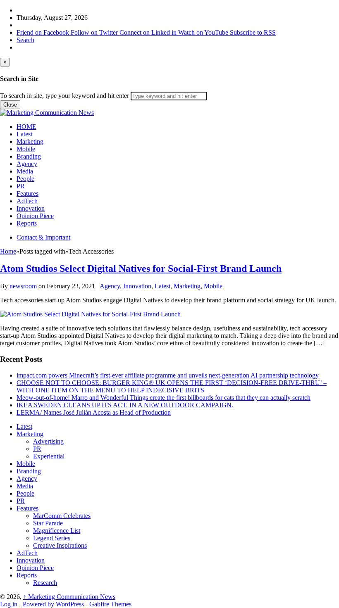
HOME (26, 126)
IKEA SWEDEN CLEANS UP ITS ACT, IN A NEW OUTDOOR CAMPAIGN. (125, 404)
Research (45, 582)
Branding (29, 156)
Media (25, 171)
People (25, 178)
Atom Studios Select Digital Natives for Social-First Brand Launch (141, 268)
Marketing (30, 141)
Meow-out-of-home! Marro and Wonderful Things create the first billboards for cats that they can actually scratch (163, 397)
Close (10, 105)
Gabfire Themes (110, 604)
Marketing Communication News (69, 596)
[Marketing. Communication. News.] (47, 112)
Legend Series (51, 538)
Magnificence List (56, 530)
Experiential (48, 456)
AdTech (27, 200)
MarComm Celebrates (62, 515)
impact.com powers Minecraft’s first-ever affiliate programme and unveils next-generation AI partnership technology (168, 375)
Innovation (31, 208)
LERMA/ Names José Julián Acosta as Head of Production (94, 412)
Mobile (26, 148)
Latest (24, 134)
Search (25, 39)
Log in (8, 604)
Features (27, 193)
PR (21, 186)
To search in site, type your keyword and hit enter (64, 95)
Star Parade (48, 523)
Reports (27, 223)
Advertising (48, 441)
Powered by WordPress (53, 604)
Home (8, 251)
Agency (27, 163)
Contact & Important (43, 237)
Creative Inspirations (60, 545)
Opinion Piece (35, 215)
